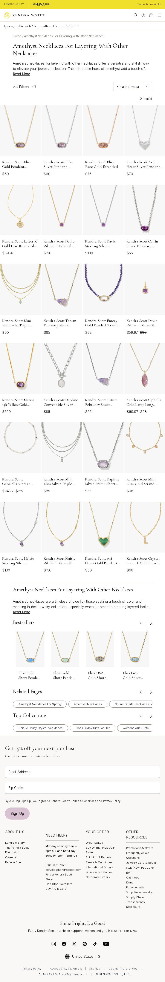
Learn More (129, 931)
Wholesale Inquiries (99, 872)
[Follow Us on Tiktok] (95, 944)
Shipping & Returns (99, 857)
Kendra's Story (15, 842)
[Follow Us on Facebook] (64, 944)
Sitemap (94, 968)
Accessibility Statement (66, 968)
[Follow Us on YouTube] (106, 944)
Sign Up (17, 813)
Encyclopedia (135, 887)
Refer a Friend (14, 862)
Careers (10, 857)
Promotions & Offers (139, 848)
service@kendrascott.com (63, 869)
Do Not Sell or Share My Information (63, 974)
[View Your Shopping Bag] (151, 15)
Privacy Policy (112, 801)
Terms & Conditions (83, 801)
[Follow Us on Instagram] (54, 944)
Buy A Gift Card (56, 888)
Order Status (94, 842)
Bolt (128, 872)
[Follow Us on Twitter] (75, 944)
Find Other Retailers (59, 884)
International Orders (99, 867)
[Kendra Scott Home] (14, 4)
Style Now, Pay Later (140, 867)
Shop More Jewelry (139, 892)
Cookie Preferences (123, 968)
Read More (21, 74)
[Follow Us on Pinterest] (84, 944)
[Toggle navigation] (158, 15)
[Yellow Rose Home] (41, 4)
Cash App (133, 877)
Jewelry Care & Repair (141, 862)
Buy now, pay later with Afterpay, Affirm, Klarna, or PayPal (38, 26)
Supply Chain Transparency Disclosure (135, 902)
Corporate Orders (98, 877)
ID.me (129, 882)
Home (17, 36)
